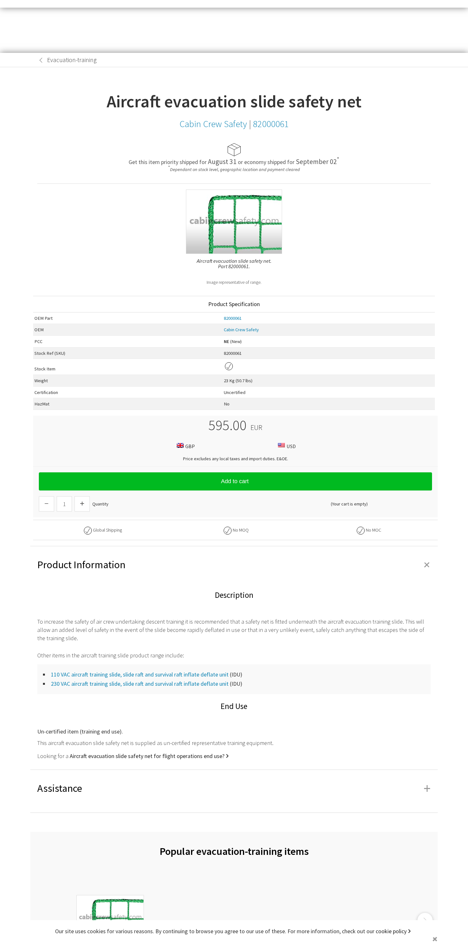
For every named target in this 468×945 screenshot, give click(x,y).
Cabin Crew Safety (241, 330)
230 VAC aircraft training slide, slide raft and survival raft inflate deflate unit (140, 683)
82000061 (233, 318)
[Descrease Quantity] (46, 504)
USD (291, 446)
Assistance (234, 788)
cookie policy (391, 931)
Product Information (234, 564)
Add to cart (235, 481)
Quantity (100, 504)
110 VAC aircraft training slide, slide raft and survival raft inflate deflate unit (140, 674)
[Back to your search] (41, 60)
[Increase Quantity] (82, 504)
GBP (190, 446)
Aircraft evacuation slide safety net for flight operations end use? (147, 756)
